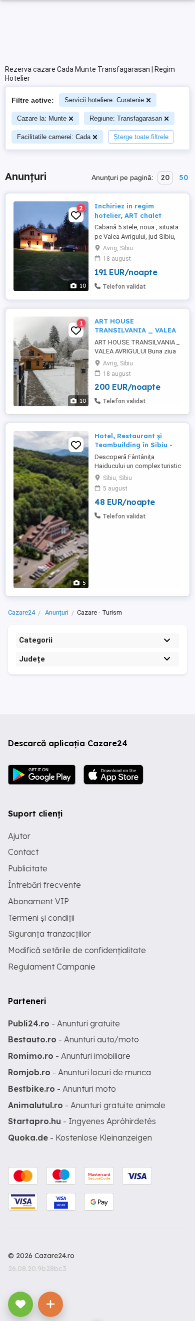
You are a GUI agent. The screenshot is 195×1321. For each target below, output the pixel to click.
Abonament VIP (38, 901)
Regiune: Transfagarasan (126, 118)
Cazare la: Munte (41, 118)
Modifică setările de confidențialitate (77, 950)
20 (165, 177)
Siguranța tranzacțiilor (49, 934)
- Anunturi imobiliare (69, 1056)
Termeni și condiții (41, 918)
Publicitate (28, 868)
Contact (23, 852)
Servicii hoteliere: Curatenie (104, 100)
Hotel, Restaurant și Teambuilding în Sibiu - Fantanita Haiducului (133, 445)
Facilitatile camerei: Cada (53, 137)
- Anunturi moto (62, 1089)
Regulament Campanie (52, 967)
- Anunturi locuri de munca (79, 1072)
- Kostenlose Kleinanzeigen (80, 1138)
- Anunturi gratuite (64, 1023)
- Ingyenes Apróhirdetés (82, 1121)
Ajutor (19, 836)
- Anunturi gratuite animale (87, 1105)
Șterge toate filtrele (141, 137)
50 (183, 177)
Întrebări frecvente (44, 885)
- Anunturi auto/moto (73, 1039)
